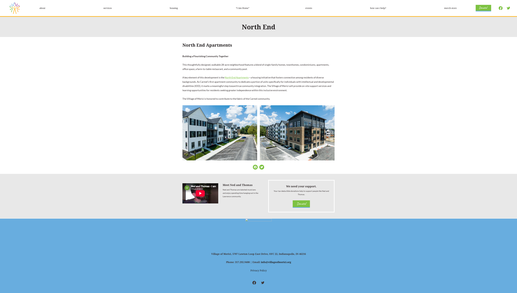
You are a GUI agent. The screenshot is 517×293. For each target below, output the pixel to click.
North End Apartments (237, 77)
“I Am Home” (242, 8)
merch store (450, 8)
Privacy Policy (258, 270)
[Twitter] (508, 8)
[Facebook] (501, 8)
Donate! (483, 8)
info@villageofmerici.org (276, 262)
